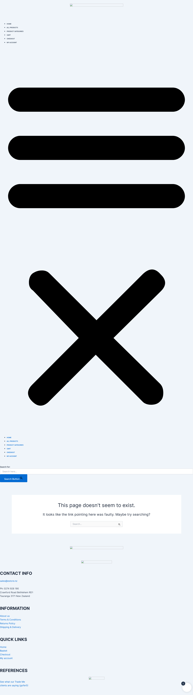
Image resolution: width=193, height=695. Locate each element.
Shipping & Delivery (10, 627)
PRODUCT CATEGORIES (15, 31)
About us (5, 615)
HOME (9, 24)
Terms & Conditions (10, 619)
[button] (96, 241)
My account (6, 658)
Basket (3, 650)
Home (3, 647)
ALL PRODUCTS (12, 28)
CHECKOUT (11, 39)
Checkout (5, 654)
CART (9, 35)
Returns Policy (7, 623)
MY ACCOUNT (12, 42)
